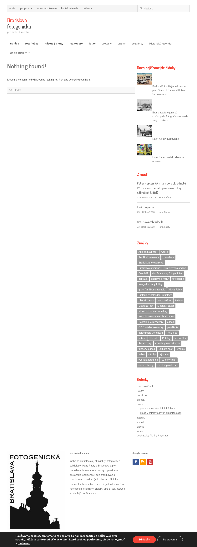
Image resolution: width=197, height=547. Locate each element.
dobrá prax (143, 395)
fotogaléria (178, 278)
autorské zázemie (47, 8)
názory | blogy (54, 43)
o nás (12, 8)
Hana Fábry (165, 197)
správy (14, 43)
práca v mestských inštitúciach (157, 408)
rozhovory (76, 43)
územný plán (169, 359)
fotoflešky (31, 43)
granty (121, 43)
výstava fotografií (148, 359)
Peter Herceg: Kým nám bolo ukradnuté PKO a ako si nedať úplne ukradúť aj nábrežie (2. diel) (161, 188)
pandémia (172, 327)
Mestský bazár (165, 305)
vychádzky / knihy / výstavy (153, 435)
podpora (24, 8)
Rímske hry (145, 343)
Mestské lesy (146, 305)
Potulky (166, 338)
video (141, 354)
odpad (170, 321)
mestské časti (145, 386)
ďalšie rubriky (18, 52)
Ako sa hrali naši (148, 251)
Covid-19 (143, 273)
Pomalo (154, 338)
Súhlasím (144, 539)
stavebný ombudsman (167, 343)
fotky (92, 43)
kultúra (179, 300)
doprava (143, 278)
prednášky (180, 338)
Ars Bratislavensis (149, 257)
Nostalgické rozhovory (151, 321)
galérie (140, 426)
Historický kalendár (160, 43)
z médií (141, 422)
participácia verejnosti (151, 332)
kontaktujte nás (69, 8)
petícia (142, 338)
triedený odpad (147, 348)
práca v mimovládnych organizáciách (160, 412)
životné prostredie (167, 365)
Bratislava (168, 257)
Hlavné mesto (146, 300)
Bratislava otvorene (149, 268)
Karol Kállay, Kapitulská (165, 138)
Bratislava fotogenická (151, 262)
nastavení (24, 543)
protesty (107, 43)
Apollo (164, 251)
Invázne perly (145, 207)
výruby (152, 354)
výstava (164, 354)
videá (140, 431)
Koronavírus (164, 300)
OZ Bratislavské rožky (151, 327)
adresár (141, 399)
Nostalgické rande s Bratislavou (156, 316)
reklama (87, 8)
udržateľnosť (166, 348)
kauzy (140, 390)
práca (140, 404)
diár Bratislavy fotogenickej (167, 273)
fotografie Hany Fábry (151, 284)
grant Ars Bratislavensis (152, 289)
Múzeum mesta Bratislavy (153, 311)
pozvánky (137, 43)
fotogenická (19, 23)
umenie (181, 348)
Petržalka (172, 332)
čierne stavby (146, 365)
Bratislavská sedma (175, 268)
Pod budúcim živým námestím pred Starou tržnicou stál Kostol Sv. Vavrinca (170, 90)
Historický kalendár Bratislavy (155, 295)
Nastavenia (170, 539)
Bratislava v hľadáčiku (150, 222)
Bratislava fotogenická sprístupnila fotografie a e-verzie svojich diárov (170, 116)
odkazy (141, 417)
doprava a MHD (160, 278)
